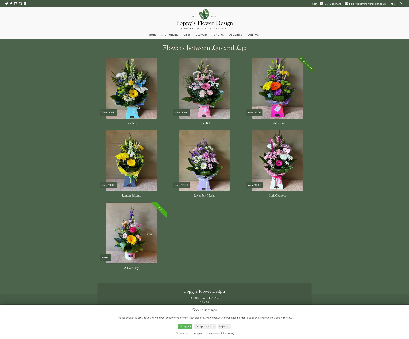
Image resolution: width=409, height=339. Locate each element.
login (314, 3)
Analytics (198, 333)
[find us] (26, 4)
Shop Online (170, 35)
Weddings (236, 35)
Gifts (187, 35)
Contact (253, 35)
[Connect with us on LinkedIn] (16, 4)
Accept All (185, 326)
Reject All (224, 326)
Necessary (183, 333)
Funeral (218, 35)
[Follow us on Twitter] (7, 4)
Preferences (213, 333)
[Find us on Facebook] (12, 4)
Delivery (202, 35)
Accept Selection (205, 326)
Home (153, 35)
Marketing (229, 333)
